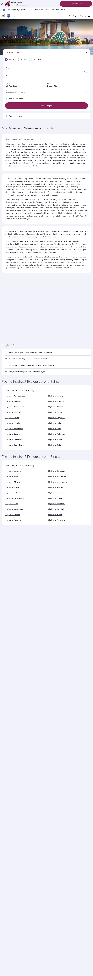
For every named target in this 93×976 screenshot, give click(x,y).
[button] (48, 396)
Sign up (83, 16)
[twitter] (10, 680)
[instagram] (26, 680)
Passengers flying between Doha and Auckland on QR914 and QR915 (36, 10)
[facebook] (5, 680)
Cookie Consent (10, 754)
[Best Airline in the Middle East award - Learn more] (7, 733)
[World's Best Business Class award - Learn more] (7, 710)
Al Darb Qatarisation (9, 603)
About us (5, 589)
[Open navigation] (89, 16)
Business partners (8, 636)
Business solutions (9, 628)
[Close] (2, 3)
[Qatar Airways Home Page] (4, 16)
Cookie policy (9, 750)
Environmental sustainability (13, 610)
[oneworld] (8, 16)
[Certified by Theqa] (12, 659)
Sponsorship (7, 600)
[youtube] (21, 680)
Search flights (69, 317)
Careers (5, 592)
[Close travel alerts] (89, 9)
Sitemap (74, 750)
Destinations (14, 128)
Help (3, 644)
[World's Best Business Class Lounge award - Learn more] (7, 722)
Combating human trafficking (56, 750)
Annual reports (7, 607)
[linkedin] (16, 680)
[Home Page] (3, 128)
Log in (75, 16)
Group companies (8, 619)
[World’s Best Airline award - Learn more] (7, 699)
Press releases (7, 596)
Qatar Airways (7, 583)
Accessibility (37, 750)
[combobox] (23, 289)
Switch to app (76, 4)
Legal (19, 750)
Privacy (27, 750)
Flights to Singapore (32, 128)
